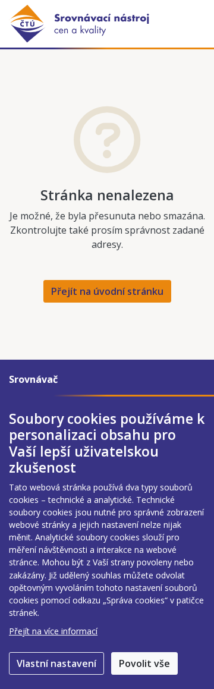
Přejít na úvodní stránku (107, 291)
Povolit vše (144, 663)
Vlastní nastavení (56, 663)
